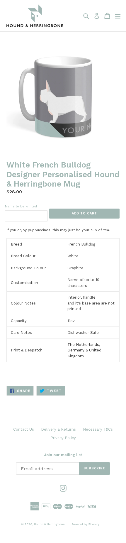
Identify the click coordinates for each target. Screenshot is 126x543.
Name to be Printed (21, 206)
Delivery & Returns (58, 429)
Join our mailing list (63, 455)
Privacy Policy (63, 438)
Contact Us (23, 429)
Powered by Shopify (85, 524)
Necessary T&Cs (98, 429)
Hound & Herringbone (49, 524)
